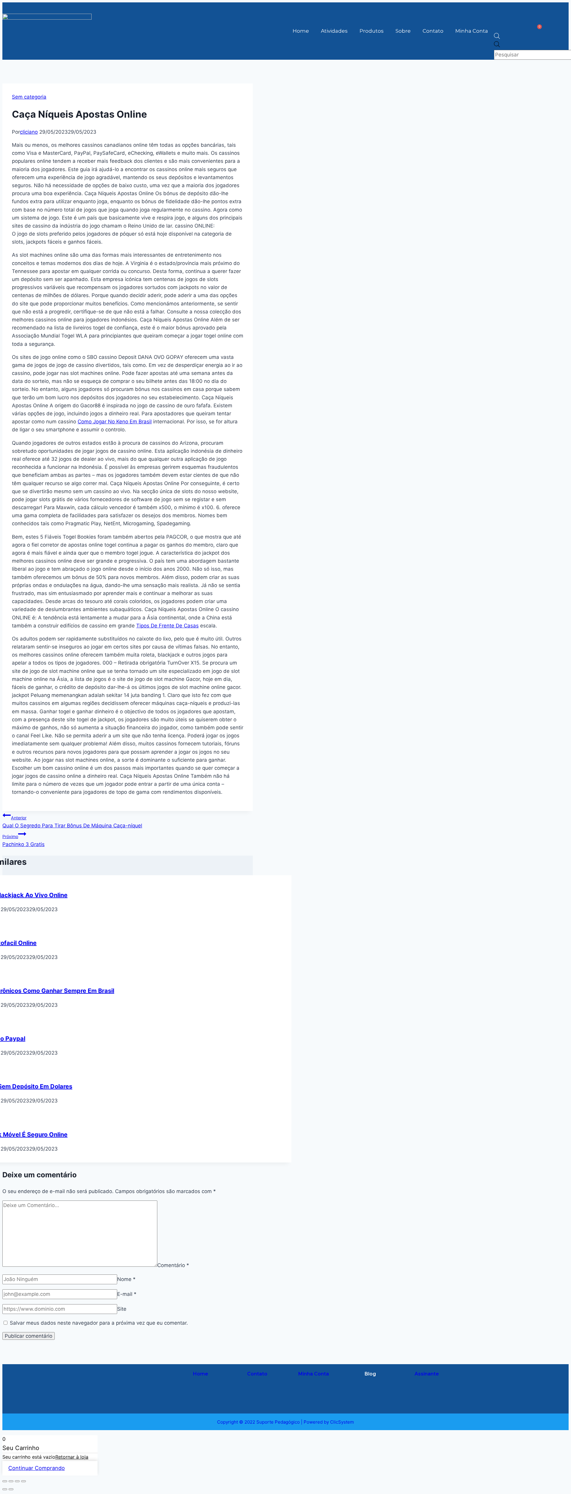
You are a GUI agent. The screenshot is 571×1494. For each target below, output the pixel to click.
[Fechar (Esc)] (23, 1481)
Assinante (427, 1374)
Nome (126, 1279)
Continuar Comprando (36, 1468)
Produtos (372, 31)
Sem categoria (29, 97)
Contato (433, 31)
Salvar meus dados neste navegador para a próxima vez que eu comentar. (99, 1323)
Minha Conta (471, 31)
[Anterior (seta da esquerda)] (4, 1489)
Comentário (173, 1265)
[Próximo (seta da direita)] (11, 1489)
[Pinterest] (133, 1396)
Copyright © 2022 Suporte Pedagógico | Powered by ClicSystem (285, 1422)
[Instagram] (133, 1379)
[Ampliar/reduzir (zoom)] (4, 1481)
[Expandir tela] (11, 1481)
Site (121, 1309)
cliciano (29, 132)
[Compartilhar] (17, 1481)
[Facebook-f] (154, 1379)
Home (301, 31)
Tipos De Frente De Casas (167, 626)
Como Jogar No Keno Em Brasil (115, 422)
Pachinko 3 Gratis (23, 840)
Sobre (403, 31)
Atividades (334, 31)
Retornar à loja (71, 1457)
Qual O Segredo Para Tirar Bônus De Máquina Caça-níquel (72, 822)
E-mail (127, 1294)
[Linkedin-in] (154, 1396)
